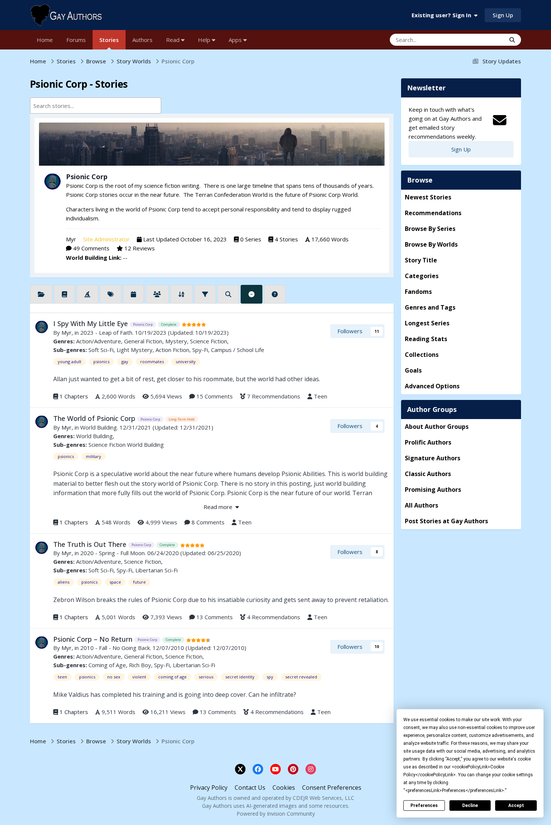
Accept (516, 805)
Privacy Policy (209, 787)
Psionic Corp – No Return (93, 639)
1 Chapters (74, 396)
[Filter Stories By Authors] (157, 294)
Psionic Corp (87, 176)
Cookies (284, 787)
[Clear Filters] (251, 294)
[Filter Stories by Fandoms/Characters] (87, 294)
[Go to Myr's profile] (52, 181)
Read (173, 39)
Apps (236, 39)
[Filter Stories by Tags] (110, 294)
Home (45, 39)
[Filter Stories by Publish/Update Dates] (133, 294)
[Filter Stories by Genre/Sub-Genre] (64, 294)
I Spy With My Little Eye (91, 323)
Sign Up (503, 15)
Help (205, 39)
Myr (71, 239)
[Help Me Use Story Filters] (275, 294)
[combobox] (95, 105)
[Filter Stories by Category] (41, 294)
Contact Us (250, 787)
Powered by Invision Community (276, 813)
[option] (89, 105)
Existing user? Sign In (443, 15)
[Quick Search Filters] (228, 294)
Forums (76, 39)
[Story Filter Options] (205, 294)
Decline (470, 805)
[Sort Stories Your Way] (181, 294)
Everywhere (481, 39)
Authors (142, 39)
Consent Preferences (331, 787)
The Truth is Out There (90, 544)
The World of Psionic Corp (95, 418)
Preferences (424, 805)
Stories (109, 39)
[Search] (512, 40)
